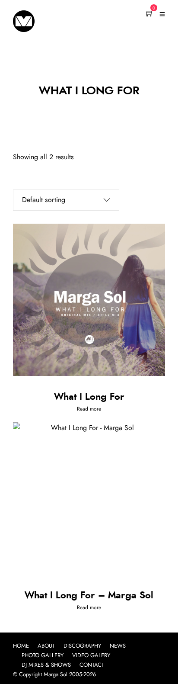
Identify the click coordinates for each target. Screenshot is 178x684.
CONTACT (91, 665)
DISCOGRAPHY (82, 646)
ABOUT (46, 646)
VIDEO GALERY (91, 655)
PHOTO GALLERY (43, 655)
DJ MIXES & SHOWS (46, 665)
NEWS (118, 646)
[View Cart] (149, 14)
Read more (89, 408)
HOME (21, 646)
